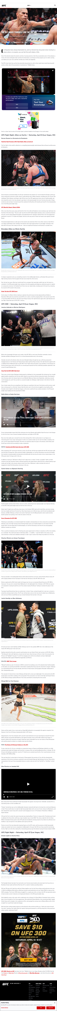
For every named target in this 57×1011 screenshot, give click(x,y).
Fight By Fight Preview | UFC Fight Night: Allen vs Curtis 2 (17, 141)
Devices (44, 987)
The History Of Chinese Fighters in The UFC (16, 745)
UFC (29, 983)
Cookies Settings (4, 1007)
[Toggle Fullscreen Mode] (52, 424)
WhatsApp (38, 991)
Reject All (51, 1007)
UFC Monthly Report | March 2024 (10, 207)
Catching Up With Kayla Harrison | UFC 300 (17, 447)
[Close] (54, 1002)
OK (41, 1007)
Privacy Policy (52, 987)
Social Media (38, 983)
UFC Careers (31, 989)
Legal (51, 983)
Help (44, 983)
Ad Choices (52, 989)
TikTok (37, 994)
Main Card (11, 973)
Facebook (38, 985)
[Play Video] (28, 412)
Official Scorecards (22, 973)
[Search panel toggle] (55, 5)
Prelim (5, 973)
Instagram (38, 987)
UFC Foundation (32, 987)
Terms (51, 985)
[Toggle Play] (4, 424)
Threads (37, 989)
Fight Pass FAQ (46, 985)
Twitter (37, 996)
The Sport (31, 985)
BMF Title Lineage (11, 661)
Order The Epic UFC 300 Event (9, 291)
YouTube (37, 992)
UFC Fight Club (32, 996)
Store (30, 994)
